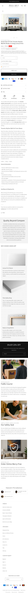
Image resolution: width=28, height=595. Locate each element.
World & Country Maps (7, 521)
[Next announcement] (25, 1)
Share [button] (3, 212)
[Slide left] (11, 37)
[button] (2, 5)
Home (4, 536)
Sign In (4, 562)
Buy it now (14, 74)
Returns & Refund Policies (8, 533)
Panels (2, 55)
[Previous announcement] (2, 1)
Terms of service (14, 592)
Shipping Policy (6, 530)
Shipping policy (21, 592)
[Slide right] (16, 37)
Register (4, 559)
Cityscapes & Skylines (7, 516)
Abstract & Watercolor (7, 507)
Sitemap (4, 550)
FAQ (3, 547)
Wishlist (4, 568)
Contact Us (3, 208)
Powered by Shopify (16, 590)
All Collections (6, 539)
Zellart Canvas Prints (9, 590)
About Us (5, 542)
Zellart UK (5, 571)
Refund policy (23, 590)
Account (4, 565)
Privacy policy (8, 592)
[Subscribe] (23, 353)
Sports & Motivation (7, 518)
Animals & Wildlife (6, 510)
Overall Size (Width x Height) (6, 61)
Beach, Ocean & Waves (7, 513)
